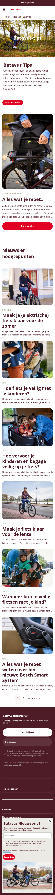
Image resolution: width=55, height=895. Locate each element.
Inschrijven (27, 732)
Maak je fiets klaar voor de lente (23, 531)
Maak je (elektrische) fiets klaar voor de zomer (25, 320)
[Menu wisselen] (4, 9)
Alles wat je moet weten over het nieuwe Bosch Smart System (25, 672)
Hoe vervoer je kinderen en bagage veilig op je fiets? (24, 461)
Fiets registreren (27, 3)
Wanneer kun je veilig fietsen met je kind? (26, 599)
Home (8, 17)
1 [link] (17, 698)
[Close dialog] (50, 821)
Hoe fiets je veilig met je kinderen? (26, 390)
